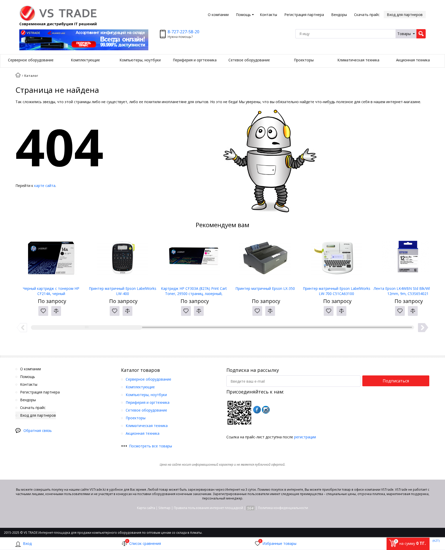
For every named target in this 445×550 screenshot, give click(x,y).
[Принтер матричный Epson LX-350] (265, 260)
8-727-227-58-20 (183, 32)
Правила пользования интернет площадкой (208, 508)
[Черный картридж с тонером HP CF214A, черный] (51, 260)
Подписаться (396, 381)
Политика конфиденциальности (283, 508)
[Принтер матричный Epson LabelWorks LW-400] (122, 260)
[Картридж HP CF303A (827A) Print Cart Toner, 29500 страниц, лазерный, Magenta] (193, 260)
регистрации (305, 436)
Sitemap (164, 508)
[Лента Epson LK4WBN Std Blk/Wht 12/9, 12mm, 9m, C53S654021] (407, 260)
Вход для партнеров (405, 14)
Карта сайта (146, 508)
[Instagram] (266, 410)
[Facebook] (257, 410)
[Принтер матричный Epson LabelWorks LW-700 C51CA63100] (336, 260)
